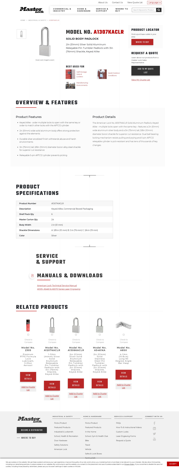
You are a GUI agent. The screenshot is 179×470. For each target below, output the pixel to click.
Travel (87, 445)
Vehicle (88, 449)
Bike (87, 440)
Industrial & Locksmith (63, 432)
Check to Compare (28, 341)
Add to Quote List (28, 388)
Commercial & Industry (62, 10)
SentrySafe (90, 458)
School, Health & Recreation (66, 436)
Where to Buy (121, 10)
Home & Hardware (84, 10)
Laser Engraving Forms (126, 436)
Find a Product (60, 423)
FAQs (118, 423)
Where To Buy (28, 438)
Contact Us (117, 2)
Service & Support (102, 10)
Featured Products (62, 427)
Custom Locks (122, 432)
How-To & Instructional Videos (129, 427)
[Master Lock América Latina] (29, 12)
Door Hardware (60, 440)
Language (154, 2)
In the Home (90, 432)
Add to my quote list (146, 70)
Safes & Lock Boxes (93, 454)
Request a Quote (123, 440)
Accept (173, 464)
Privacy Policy (129, 464)
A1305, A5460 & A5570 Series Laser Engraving (58, 289)
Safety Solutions (61, 445)
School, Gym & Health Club (96, 436)
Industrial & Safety (62, 416)
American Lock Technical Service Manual (57, 285)
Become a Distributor (32, 430)
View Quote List (135, 2)
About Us (102, 2)
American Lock (60, 449)
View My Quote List (140, 80)
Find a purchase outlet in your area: (143, 35)
